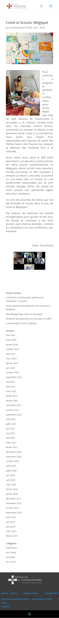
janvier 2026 (12, 344)
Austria (4, 593)
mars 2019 (11, 531)
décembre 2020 (13, 451)
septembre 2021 (14, 414)
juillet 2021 (11, 423)
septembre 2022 (14, 377)
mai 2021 (10, 433)
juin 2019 (10, 522)
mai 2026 (10, 335)
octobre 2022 (12, 372)
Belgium (27, 593)
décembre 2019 (13, 498)
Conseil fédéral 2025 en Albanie (21, 323)
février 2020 (12, 489)
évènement (11, 547)
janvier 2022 (12, 400)
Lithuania (5, 599)
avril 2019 (10, 526)
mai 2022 (10, 381)
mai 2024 (10, 353)
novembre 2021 (13, 405)
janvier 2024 (12, 363)
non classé (11, 552)
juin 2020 (10, 475)
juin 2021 (10, 428)
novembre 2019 (13, 503)
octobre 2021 (12, 409)
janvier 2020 (12, 493)
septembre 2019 (14, 512)
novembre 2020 (13, 456)
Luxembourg (16, 599)
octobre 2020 (12, 461)
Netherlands (38, 599)
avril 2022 (10, 386)
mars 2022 (11, 391)
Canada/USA (51, 593)
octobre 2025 (12, 349)
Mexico (27, 599)
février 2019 (12, 535)
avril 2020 (10, 480)
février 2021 (12, 447)
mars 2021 (11, 442)
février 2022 (12, 395)
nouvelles (10, 557)
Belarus (14, 593)
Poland (48, 599)
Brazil (35, 593)
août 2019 (11, 517)
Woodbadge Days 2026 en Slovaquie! (24, 314)
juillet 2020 (11, 470)
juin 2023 (10, 367)
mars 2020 (11, 484)
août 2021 (11, 419)
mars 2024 (11, 358)
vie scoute (11, 561)
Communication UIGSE (21, 27)
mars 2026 (11, 339)
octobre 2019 (12, 507)
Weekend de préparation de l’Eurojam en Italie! (28, 318)
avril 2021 (10, 437)
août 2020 (11, 465)
